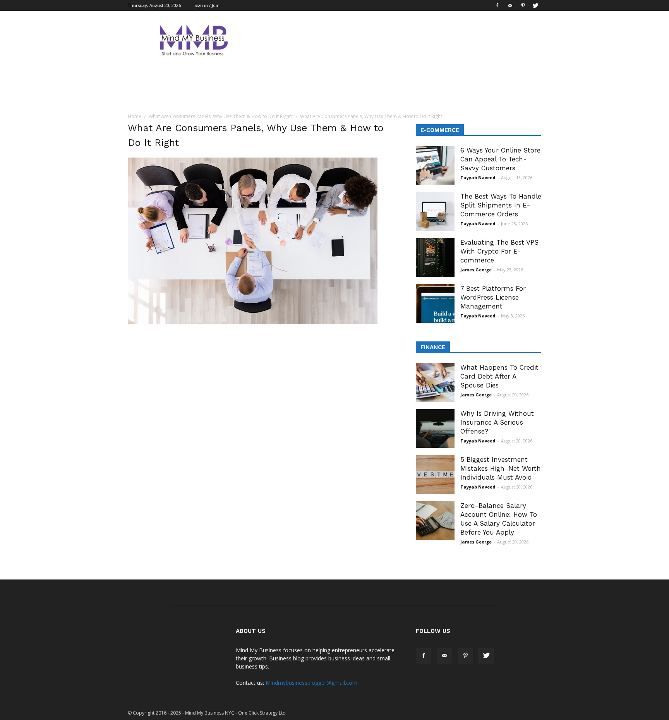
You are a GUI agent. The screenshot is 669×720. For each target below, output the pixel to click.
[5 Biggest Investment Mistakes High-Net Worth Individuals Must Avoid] (435, 474)
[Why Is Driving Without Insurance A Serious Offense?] (435, 428)
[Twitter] (535, 5)
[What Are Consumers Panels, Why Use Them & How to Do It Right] (252, 322)
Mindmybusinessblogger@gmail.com (311, 682)
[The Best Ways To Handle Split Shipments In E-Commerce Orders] (435, 211)
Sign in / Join (207, 5)
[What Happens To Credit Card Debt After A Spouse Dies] (435, 382)
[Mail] (510, 5)
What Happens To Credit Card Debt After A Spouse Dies (499, 376)
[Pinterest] (522, 5)
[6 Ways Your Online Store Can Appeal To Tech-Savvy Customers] (435, 165)
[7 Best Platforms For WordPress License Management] (435, 303)
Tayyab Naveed (478, 177)
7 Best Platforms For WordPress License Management (493, 297)
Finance (432, 347)
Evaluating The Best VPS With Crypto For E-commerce (499, 251)
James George (476, 270)
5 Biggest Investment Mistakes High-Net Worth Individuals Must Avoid (500, 468)
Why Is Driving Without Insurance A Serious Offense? (497, 422)
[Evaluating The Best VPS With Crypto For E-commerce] (435, 257)
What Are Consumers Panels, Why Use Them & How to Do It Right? (221, 116)
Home (134, 116)
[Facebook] (497, 5)
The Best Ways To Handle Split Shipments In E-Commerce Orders (500, 205)
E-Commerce (439, 130)
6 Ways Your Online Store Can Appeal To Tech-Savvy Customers (500, 159)
